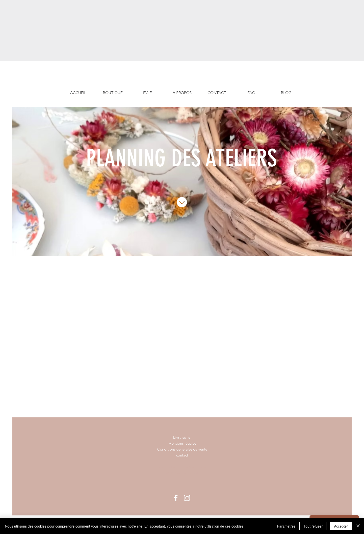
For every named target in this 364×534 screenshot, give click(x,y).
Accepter (341, 526)
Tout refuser (313, 526)
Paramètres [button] (286, 526)
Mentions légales (182, 443)
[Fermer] (358, 526)
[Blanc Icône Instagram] (187, 498)
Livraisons (182, 437)
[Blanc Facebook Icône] (176, 498)
